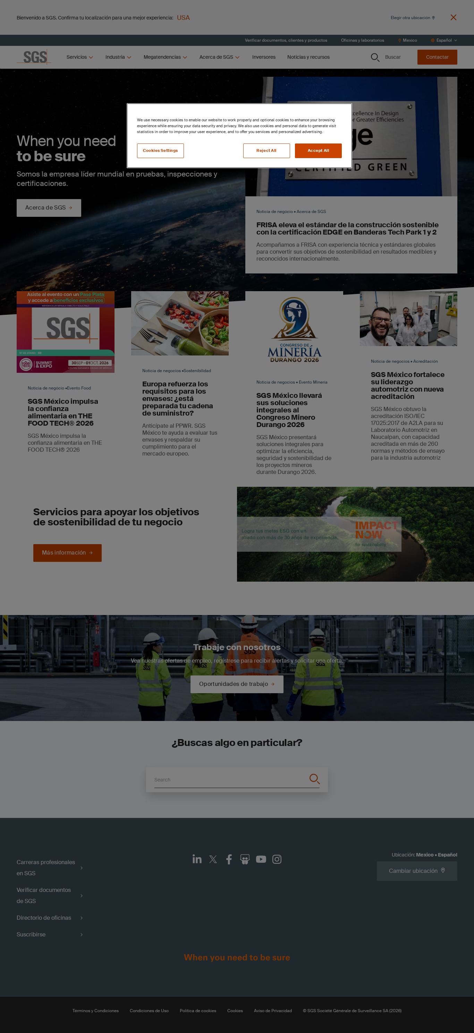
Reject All (266, 150)
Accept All (318, 150)
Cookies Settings (160, 150)
